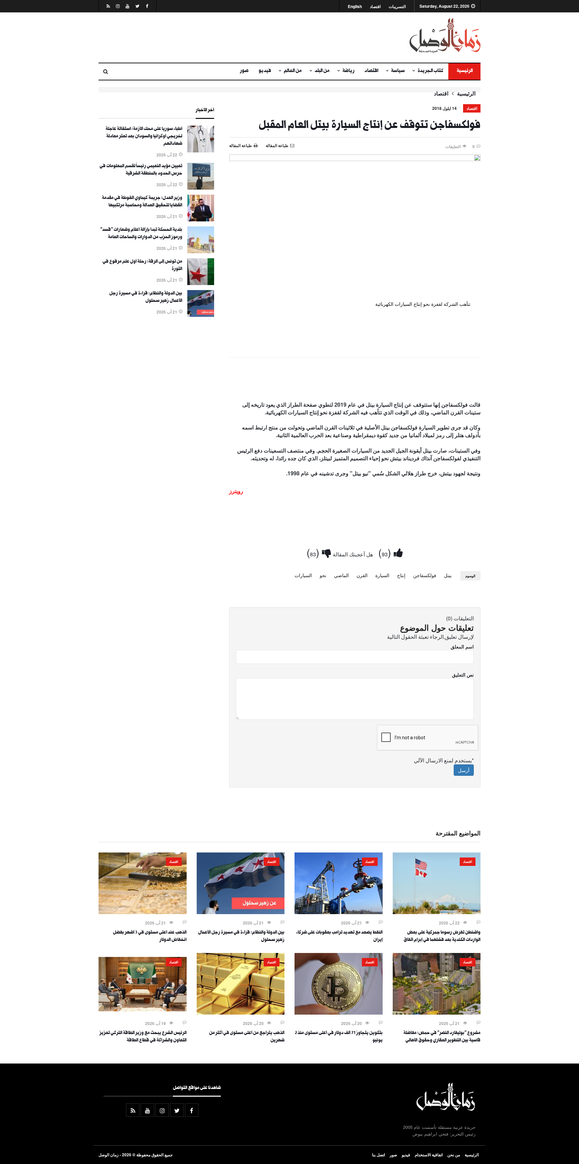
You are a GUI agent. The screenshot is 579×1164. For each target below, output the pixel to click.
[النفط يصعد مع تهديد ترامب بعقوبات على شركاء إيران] (339, 912)
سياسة (398, 71)
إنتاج (401, 575)
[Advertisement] (224, 37)
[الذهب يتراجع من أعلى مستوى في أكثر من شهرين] (241, 1012)
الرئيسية (464, 71)
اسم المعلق (462, 646)
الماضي (341, 575)
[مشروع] (437, 1012)
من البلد (322, 71)
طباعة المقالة (240, 145)
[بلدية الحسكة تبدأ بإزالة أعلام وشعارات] (200, 251)
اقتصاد (375, 6)
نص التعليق (463, 674)
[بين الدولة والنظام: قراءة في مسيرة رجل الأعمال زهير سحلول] (200, 315)
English (355, 6)
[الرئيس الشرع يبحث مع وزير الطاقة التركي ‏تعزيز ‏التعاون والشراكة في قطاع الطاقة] (143, 1012)
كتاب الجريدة (430, 71)
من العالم (293, 71)
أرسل (463, 770)
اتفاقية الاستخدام (429, 1155)
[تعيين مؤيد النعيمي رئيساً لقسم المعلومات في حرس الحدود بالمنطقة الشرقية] (200, 187)
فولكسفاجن (424, 575)
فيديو (265, 71)
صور (244, 71)
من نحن (453, 1155)
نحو (323, 575)
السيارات (303, 575)
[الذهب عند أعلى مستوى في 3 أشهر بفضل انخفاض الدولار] (143, 912)
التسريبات (397, 6)
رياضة (348, 71)
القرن (362, 575)
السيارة (382, 575)
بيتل (448, 575)
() (386, 552)
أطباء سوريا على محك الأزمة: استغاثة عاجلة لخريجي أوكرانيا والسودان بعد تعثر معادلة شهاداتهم (144, 136)
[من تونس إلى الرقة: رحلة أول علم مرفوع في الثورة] (200, 283)
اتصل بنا (378, 1155)
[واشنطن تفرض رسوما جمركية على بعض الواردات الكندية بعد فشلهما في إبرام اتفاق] (437, 912)
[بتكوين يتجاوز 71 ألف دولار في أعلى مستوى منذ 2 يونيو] (339, 1012)
